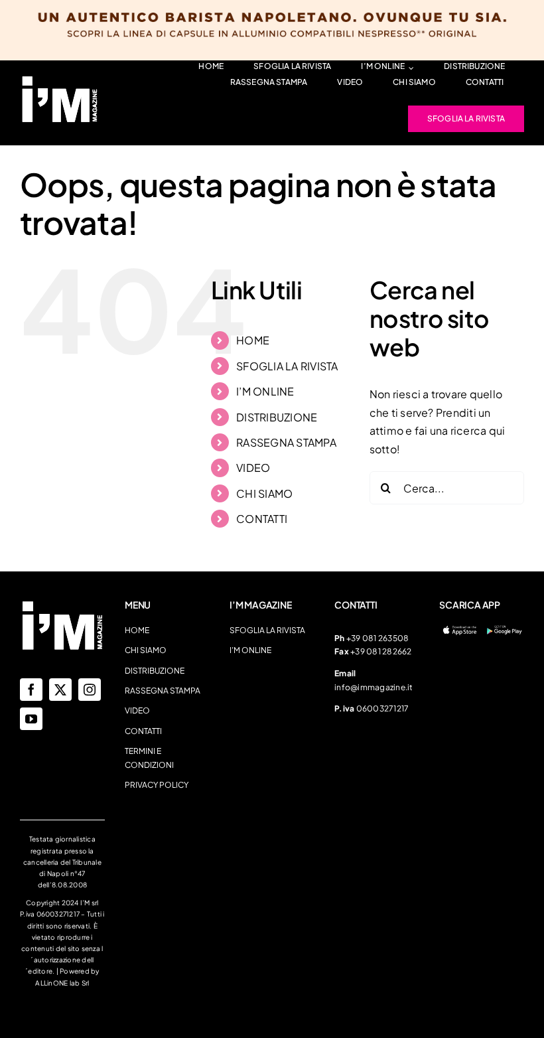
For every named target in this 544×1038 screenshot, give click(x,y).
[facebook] (31, 689)
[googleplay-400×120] (504, 629)
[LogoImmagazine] (62, 604)
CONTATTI (261, 519)
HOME (252, 340)
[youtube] (31, 718)
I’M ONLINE (265, 391)
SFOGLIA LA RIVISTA (287, 366)
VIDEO (253, 468)
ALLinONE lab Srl (62, 983)
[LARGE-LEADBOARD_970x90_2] (60, 79)
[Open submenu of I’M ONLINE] (409, 68)
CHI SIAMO (264, 493)
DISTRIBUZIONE (276, 417)
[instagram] (89, 689)
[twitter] (60, 689)
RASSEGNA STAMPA (286, 442)
